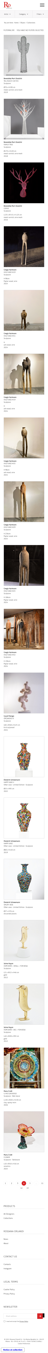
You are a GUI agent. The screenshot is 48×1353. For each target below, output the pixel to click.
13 (27, 1188)
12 (21, 1188)
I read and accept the (17, 1321)
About (6, 1243)
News (6, 1239)
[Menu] (40, 5)
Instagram (8, 1268)
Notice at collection (12, 1349)
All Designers (9, 1214)
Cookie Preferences (24, 1343)
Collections (8, 1218)
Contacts (7, 1264)
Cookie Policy (9, 1289)
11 (42, 1183)
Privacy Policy (9, 1294)
